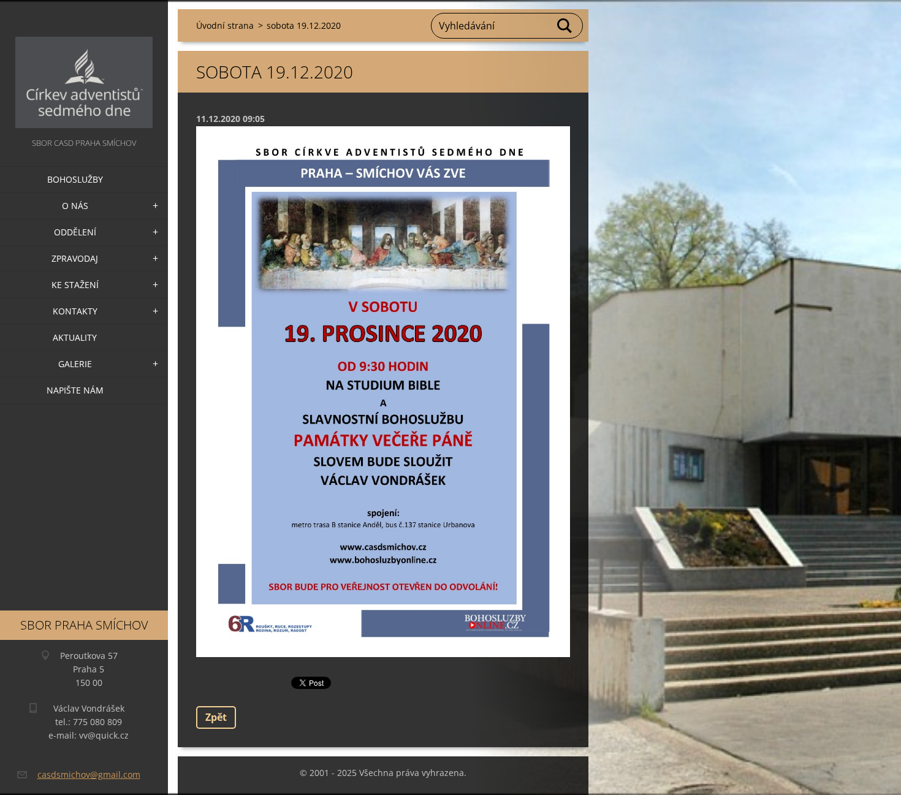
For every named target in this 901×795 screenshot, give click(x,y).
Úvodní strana (225, 25)
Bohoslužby (75, 179)
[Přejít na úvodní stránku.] (84, 67)
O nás (75, 205)
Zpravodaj (74, 258)
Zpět (216, 717)
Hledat (565, 26)
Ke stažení (75, 285)
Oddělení (75, 232)
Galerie (75, 364)
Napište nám (75, 390)
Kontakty (75, 311)
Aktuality (75, 337)
